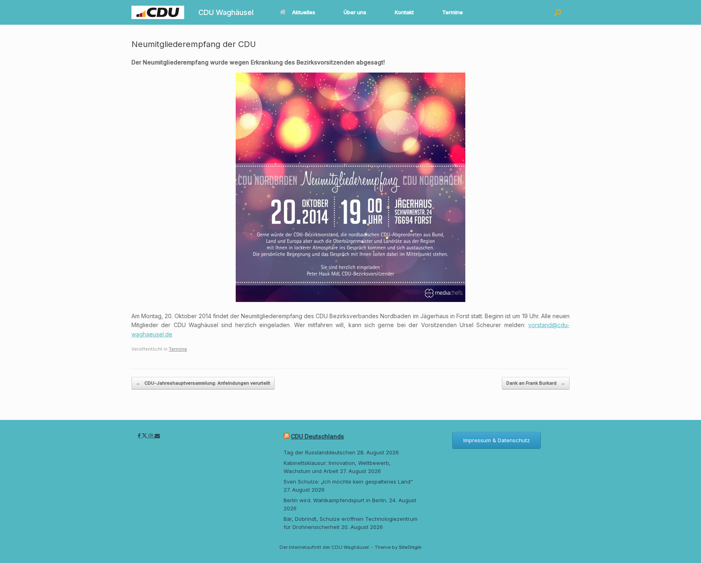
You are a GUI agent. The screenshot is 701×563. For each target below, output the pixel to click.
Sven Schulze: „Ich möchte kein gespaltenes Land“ (348, 481)
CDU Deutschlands (317, 436)
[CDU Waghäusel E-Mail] (157, 435)
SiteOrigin (410, 547)
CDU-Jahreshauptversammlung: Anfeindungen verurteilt (203, 383)
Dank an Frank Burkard (535, 383)
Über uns (355, 12)
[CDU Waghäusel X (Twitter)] (145, 435)
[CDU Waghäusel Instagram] (151, 435)
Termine (452, 12)
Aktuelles (303, 12)
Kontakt (404, 12)
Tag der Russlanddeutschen (319, 452)
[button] (558, 12)
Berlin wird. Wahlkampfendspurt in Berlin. (335, 500)
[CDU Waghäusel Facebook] (140, 435)
